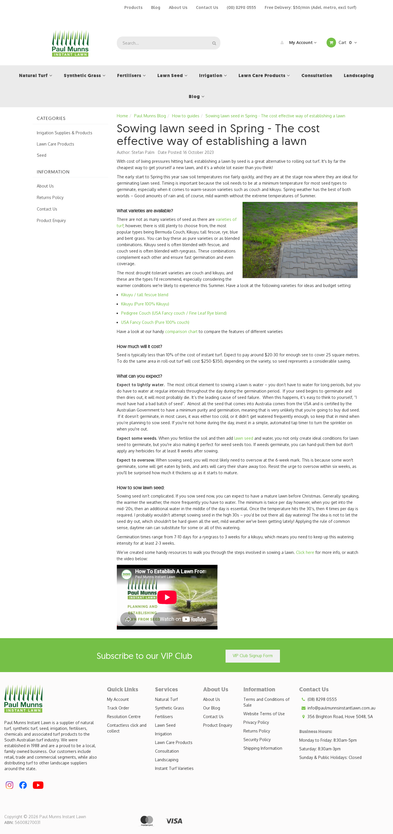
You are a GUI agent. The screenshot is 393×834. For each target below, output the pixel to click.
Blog (155, 7)
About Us (178, 7)
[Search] (214, 43)
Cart (344, 42)
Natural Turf (166, 699)
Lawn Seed (165, 725)
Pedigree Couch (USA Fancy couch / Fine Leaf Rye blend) (174, 313)
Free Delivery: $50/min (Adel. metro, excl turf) (310, 7)
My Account (301, 42)
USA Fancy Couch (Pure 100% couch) (155, 322)
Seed (41, 155)
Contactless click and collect (126, 728)
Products (133, 7)
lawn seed (243, 438)
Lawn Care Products (55, 143)
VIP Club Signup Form (253, 655)
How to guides (185, 115)
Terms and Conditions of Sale (266, 702)
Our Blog (211, 707)
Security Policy (257, 739)
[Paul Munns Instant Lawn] (70, 42)
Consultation (167, 751)
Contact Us (207, 7)
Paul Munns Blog (150, 115)
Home (122, 115)
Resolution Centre (124, 716)
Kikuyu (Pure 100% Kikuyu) (145, 303)
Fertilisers (164, 716)
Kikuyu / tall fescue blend (144, 294)
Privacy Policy (256, 722)
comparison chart (182, 331)
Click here (305, 552)
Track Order (118, 707)
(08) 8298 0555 (241, 7)
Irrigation (163, 733)
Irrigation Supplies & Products (64, 132)
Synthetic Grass (169, 707)
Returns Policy (50, 197)
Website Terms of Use (264, 713)
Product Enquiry (51, 220)
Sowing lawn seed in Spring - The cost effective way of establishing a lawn (275, 115)
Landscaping (166, 759)
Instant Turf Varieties (174, 768)
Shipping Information (262, 748)
